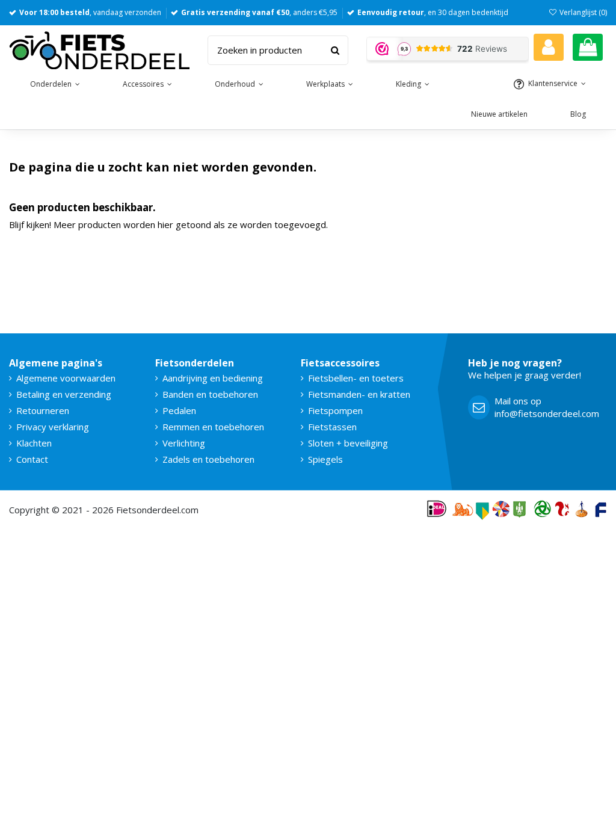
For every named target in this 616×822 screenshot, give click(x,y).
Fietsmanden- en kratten (359, 394)
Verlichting (183, 443)
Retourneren (42, 410)
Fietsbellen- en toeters (356, 378)
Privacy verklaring (52, 427)
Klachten (34, 443)
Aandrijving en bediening (212, 378)
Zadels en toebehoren (208, 459)
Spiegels (325, 459)
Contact (32, 459)
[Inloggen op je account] (549, 47)
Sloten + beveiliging (348, 443)
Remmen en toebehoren (213, 427)
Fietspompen (335, 410)
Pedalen (179, 410)
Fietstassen (332, 427)
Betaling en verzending (63, 394)
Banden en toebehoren (210, 394)
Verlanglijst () (582, 12)
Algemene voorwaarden (66, 378)
